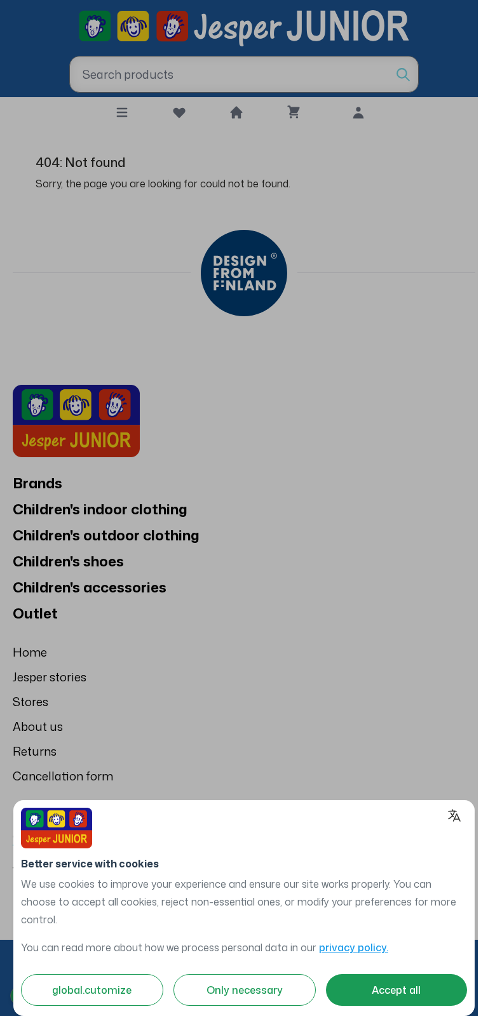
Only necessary (245, 990)
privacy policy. (353, 947)
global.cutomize (92, 990)
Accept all (396, 990)
